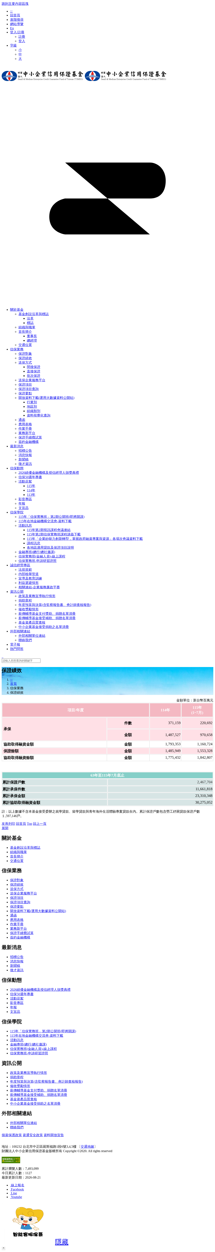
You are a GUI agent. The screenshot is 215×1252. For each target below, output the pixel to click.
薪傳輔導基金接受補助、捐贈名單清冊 (38, 1095)
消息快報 (17, 961)
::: (11, 11)
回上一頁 (39, 823)
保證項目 (17, 898)
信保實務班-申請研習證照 (29, 1053)
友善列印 (8, 823)
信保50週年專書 (22, 994)
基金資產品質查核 (23, 1099)
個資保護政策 (12, 1135)
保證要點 (17, 906)
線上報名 (17, 1185)
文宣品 (15, 1011)
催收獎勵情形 (20, 1086)
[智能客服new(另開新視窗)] (28, 1243)
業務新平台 (18, 928)
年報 (13, 1007)
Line (14, 1193)
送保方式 (25, 362)
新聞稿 (15, 965)
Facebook (17, 1189)
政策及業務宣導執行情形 (28, 1072)
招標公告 (17, 957)
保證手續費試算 (22, 933)
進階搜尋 (17, 19)
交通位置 (17, 861)
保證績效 (17, 884)
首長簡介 (25, 331)
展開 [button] (5, 828)
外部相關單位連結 (23, 1123)
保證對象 (17, 880)
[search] (2, 656)
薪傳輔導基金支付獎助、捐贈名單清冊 (38, 1090)
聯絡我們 (17, 1127)
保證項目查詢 (20, 902)
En (12, 28)
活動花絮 (25, 481)
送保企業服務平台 (23, 893)
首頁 (13, 683)
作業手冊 (17, 924)
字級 (13, 45)
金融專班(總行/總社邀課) (28, 1044)
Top (29, 823)
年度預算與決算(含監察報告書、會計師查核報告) (46, 1081)
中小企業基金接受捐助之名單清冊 (35, 1103)
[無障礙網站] (11, 1162)
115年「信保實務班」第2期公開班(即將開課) (43, 1031)
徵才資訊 (17, 970)
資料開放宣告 (54, 1135)
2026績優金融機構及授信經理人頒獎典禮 (40, 989)
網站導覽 (17, 24)
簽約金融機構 (20, 937)
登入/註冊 (17, 32)
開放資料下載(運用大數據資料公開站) (46, 397)
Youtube (16, 1197)
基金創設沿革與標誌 (33, 314)
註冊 (21, 36)
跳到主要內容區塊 (15, 3)
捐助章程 (17, 1077)
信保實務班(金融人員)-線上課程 (33, 1049)
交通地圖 (87, 1146)
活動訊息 (25, 525)
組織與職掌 (18, 852)
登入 (21, 41)
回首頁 (15, 15)
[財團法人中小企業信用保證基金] (42, 84)
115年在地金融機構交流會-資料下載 (36, 1035)
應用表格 (17, 920)
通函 (13, 915)
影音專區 (17, 1003)
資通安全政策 (33, 1135)
